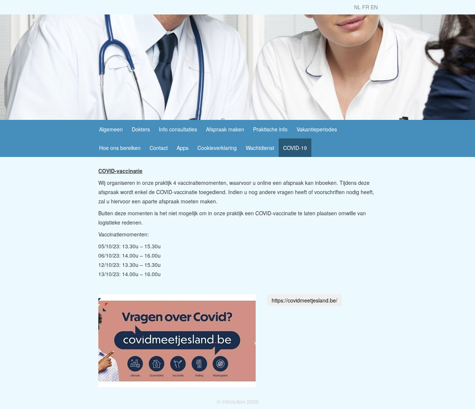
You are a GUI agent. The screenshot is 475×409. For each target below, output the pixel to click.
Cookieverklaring (217, 147)
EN (374, 7)
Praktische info (270, 129)
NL (357, 7)
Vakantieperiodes (317, 129)
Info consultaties (178, 129)
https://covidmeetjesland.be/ (304, 300)
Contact (159, 147)
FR (365, 7)
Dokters (141, 129)
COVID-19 (295, 147)
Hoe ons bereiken (120, 147)
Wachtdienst (260, 147)
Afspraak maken (225, 129)
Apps (183, 147)
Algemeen (111, 129)
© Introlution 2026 (238, 401)
